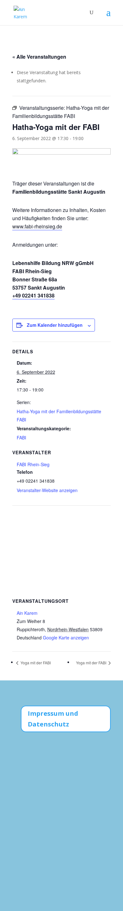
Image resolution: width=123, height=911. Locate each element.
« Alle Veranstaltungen (39, 56)
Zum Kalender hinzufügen (55, 325)
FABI (21, 437)
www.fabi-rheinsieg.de (37, 226)
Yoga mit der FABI (35, 662)
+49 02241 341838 (33, 295)
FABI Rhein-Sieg (33, 464)
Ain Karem (27, 613)
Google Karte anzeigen (66, 637)
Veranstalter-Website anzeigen (47, 490)
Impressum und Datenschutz (53, 718)
